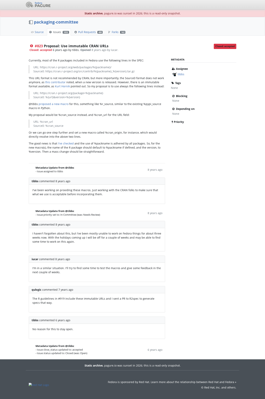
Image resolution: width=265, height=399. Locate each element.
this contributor (55, 82)
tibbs (181, 74)
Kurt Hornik (62, 86)
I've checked (66, 143)
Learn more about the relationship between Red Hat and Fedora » (193, 382)
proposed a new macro (53, 104)
